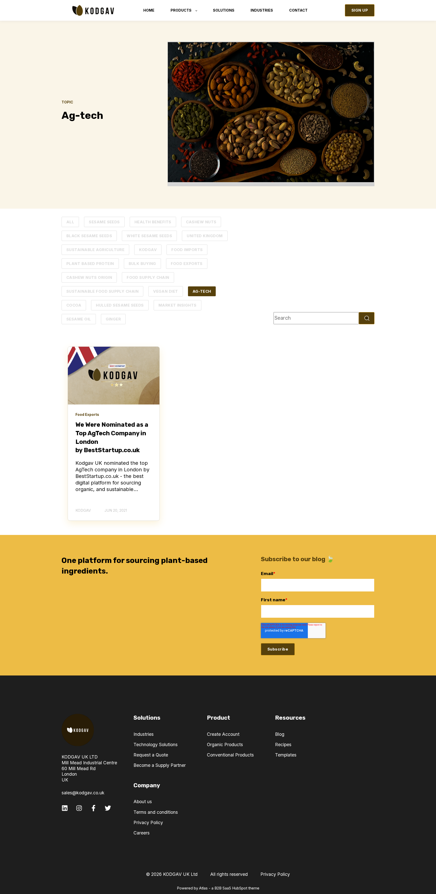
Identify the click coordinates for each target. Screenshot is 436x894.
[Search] (366, 318)
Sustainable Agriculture (95, 249)
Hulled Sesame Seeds (120, 305)
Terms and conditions (155, 812)
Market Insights (177, 305)
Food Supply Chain (148, 277)
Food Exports (187, 263)
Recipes (283, 744)
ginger (113, 319)
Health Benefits (152, 222)
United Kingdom (205, 235)
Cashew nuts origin (89, 277)
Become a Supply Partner (159, 765)
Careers (141, 833)
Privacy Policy (148, 822)
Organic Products (225, 744)
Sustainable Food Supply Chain (102, 291)
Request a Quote (150, 755)
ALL (70, 222)
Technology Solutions (155, 744)
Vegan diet (165, 291)
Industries (143, 734)
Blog (279, 734)
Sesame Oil (78, 319)
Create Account (223, 734)
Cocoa (73, 305)
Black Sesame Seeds (89, 235)
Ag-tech (202, 291)
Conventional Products (230, 755)
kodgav (148, 249)
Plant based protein (90, 263)
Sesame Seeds (104, 222)
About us (142, 801)
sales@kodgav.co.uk (83, 792)
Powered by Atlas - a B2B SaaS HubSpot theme (218, 888)
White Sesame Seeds (149, 235)
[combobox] (316, 318)
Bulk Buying (142, 263)
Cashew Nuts (201, 222)
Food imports (187, 249)
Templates (285, 755)
